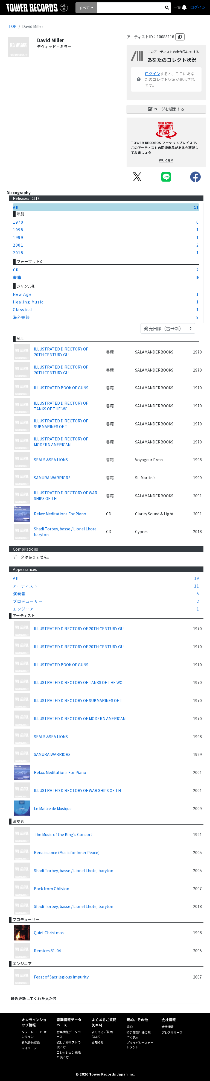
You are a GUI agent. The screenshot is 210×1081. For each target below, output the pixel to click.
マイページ (29, 1048)
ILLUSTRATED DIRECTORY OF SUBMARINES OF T (61, 423)
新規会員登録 (31, 1042)
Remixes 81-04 (47, 950)
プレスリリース (172, 1032)
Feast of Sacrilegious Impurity (61, 977)
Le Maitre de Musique (53, 808)
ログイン (198, 7)
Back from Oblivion (51, 888)
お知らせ (98, 1042)
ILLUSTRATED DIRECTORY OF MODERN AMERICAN (61, 441)
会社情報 (168, 1026)
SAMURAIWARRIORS (52, 477)
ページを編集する (169, 109)
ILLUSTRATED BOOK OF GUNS (61, 387)
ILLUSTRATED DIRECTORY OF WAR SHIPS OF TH (65, 495)
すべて (84, 7)
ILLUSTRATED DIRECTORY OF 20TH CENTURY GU (61, 351)
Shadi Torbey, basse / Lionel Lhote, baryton (66, 531)
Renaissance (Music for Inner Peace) (67, 852)
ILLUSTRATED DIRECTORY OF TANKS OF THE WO (61, 405)
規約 (130, 1026)
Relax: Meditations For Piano (60, 513)
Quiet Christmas (49, 932)
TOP (12, 26)
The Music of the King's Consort (63, 834)
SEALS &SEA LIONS (51, 459)
